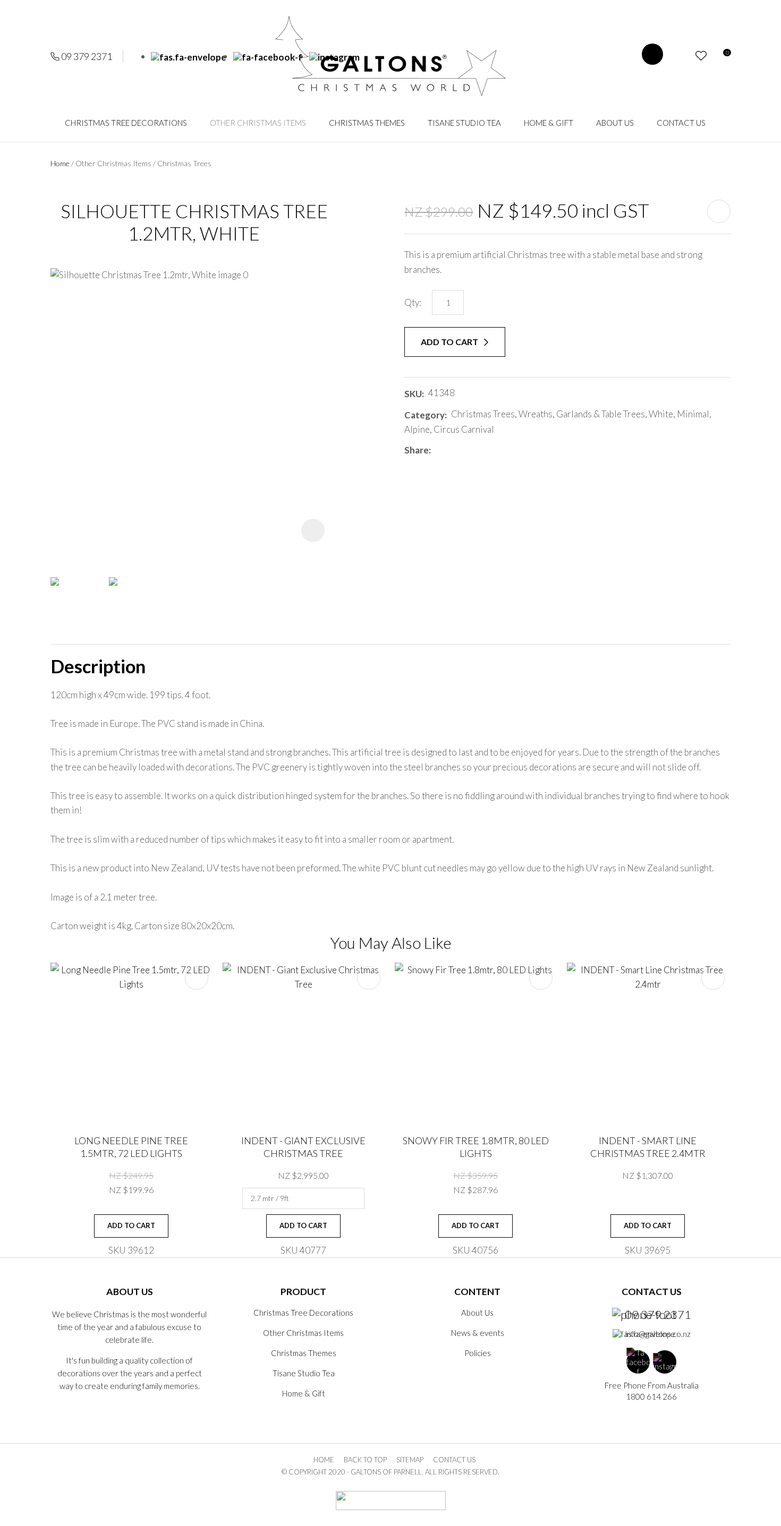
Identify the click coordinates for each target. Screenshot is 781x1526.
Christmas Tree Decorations (126, 122)
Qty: (412, 302)
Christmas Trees (184, 163)
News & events (477, 1333)
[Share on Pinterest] (482, 450)
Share (416, 450)
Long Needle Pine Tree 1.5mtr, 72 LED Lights (131, 1147)
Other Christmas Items (258, 122)
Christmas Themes (367, 122)
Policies (477, 1353)
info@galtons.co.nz (658, 1334)
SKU (413, 393)
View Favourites (701, 56)
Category (424, 415)
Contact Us (681, 122)
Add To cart (131, 1225)
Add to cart (450, 342)
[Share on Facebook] (437, 450)
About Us (615, 122)
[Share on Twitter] (450, 450)
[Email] (467, 450)
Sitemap (409, 1459)
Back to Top (365, 1459)
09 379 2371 (86, 56)
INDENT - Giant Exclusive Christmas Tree (303, 1147)
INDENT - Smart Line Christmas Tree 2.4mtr (648, 1147)
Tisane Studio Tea (464, 122)
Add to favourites (196, 978)
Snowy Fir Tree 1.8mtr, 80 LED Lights (476, 1147)
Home (60, 163)
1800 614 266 (651, 1396)
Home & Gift (548, 122)
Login (682, 56)
